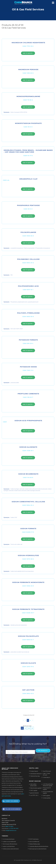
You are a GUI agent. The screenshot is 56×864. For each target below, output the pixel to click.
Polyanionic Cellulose (28, 259)
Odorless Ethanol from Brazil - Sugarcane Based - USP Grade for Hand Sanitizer (28, 151)
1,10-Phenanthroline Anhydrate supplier (48, 784)
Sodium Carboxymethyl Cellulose (28, 502)
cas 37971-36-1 (34, 795)
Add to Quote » (28, 53)
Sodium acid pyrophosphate (28, 420)
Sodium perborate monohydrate (28, 582)
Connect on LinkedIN (11, 801)
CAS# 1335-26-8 (28, 73)
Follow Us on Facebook (12, 809)
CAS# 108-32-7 (28, 397)
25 (22, 728)
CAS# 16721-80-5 (28, 559)
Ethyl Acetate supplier (35, 788)
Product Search (34, 771)
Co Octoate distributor (9, 839)
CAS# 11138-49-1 (28, 450)
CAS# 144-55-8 (28, 477)
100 (29, 728)
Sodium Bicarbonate (28, 474)
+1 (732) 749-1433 (13, 828)
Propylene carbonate (28, 394)
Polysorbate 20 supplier (47, 788)
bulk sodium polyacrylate (33, 784)
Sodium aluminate (28, 447)
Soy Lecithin (28, 690)
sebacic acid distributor (9, 846)
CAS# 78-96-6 (28, 100)
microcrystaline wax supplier (48, 792)
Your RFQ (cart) (47, 771)
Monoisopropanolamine (28, 96)
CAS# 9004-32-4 (28, 505)
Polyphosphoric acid (28, 286)
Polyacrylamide (28, 232)
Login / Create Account (46, 774)
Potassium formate (28, 340)
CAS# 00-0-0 (28, 127)
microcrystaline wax (34, 841)
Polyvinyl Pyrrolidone (28, 313)
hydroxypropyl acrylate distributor (38, 848)
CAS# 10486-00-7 (28, 613)
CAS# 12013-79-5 (28, 666)
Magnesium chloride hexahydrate (28, 43)
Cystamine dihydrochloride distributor (38, 846)
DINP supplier (46, 795)
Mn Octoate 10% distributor (10, 844)
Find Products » (43, 750)
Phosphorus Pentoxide (28, 205)
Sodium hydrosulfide (28, 555)
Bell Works (4, 818)
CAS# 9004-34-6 (28, 262)
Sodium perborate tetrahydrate (28, 609)
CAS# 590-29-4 (28, 343)
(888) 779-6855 (9, 826)
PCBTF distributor (34, 839)
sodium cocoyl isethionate (9, 841)
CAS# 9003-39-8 (28, 316)
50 (25, 728)
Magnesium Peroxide (28, 69)
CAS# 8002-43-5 (28, 693)
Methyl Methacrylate (34, 844)
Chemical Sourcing (35, 776)
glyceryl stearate (34, 793)
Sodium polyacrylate (28, 636)
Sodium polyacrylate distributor (11, 848)
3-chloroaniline (46, 798)
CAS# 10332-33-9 (28, 586)
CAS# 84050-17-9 (28, 532)
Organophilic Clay (28, 179)
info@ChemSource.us (11, 830)
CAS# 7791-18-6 (28, 46)
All (32, 728)
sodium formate (28, 528)
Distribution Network (35, 773)
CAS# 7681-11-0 (28, 370)
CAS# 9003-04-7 (28, 639)
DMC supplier (33, 790)
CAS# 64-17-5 (28, 155)
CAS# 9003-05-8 (28, 236)
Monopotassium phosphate (28, 123)
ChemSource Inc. (27, 860)
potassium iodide (28, 367)
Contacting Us (46, 777)
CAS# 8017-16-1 (28, 289)
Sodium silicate (28, 663)
